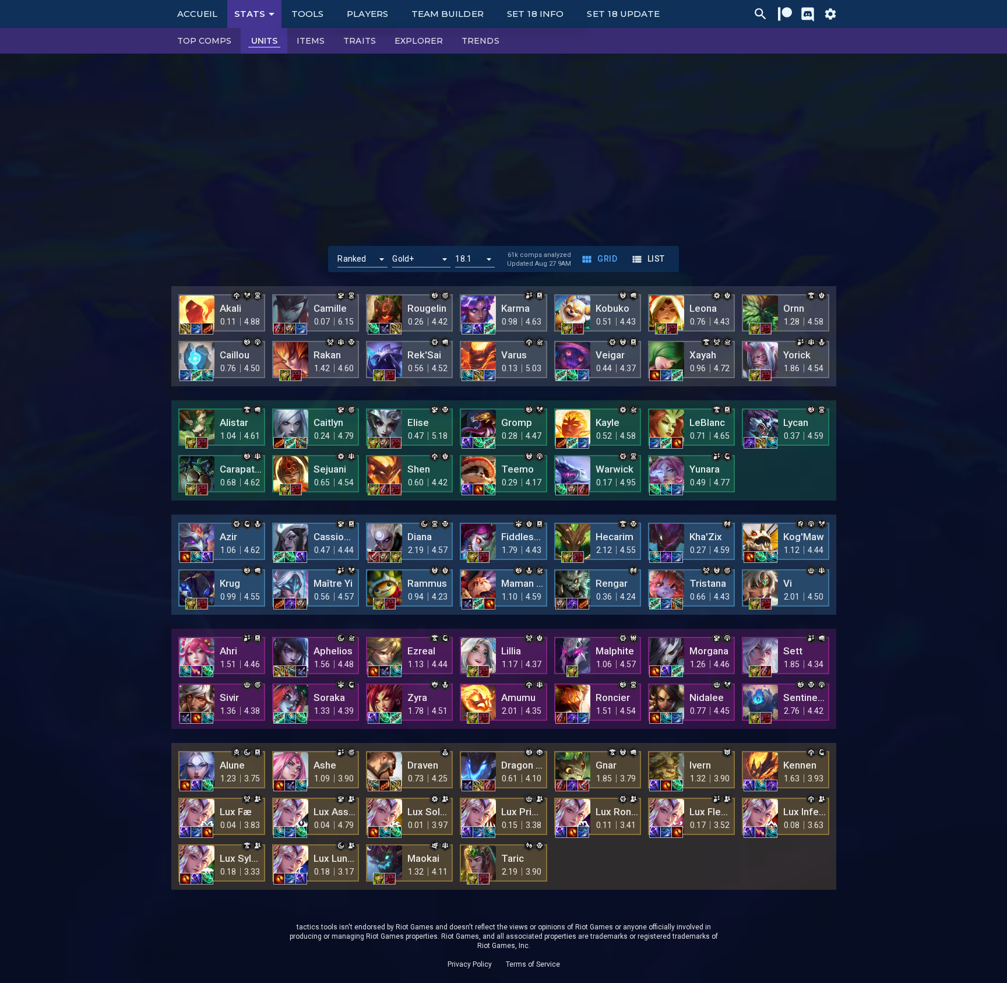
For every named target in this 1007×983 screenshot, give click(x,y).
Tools (307, 13)
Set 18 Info (535, 13)
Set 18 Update (623, 13)
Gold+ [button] (403, 258)
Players (367, 13)
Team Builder (447, 13)
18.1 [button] (463, 258)
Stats (249, 13)
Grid (607, 258)
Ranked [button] (351, 258)
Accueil (197, 13)
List (656, 258)
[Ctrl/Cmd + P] (760, 13)
